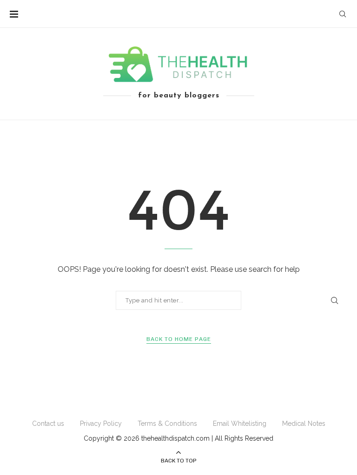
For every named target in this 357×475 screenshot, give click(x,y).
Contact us (48, 423)
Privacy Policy (101, 423)
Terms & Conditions (167, 423)
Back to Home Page (178, 339)
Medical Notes (303, 423)
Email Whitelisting (239, 423)
